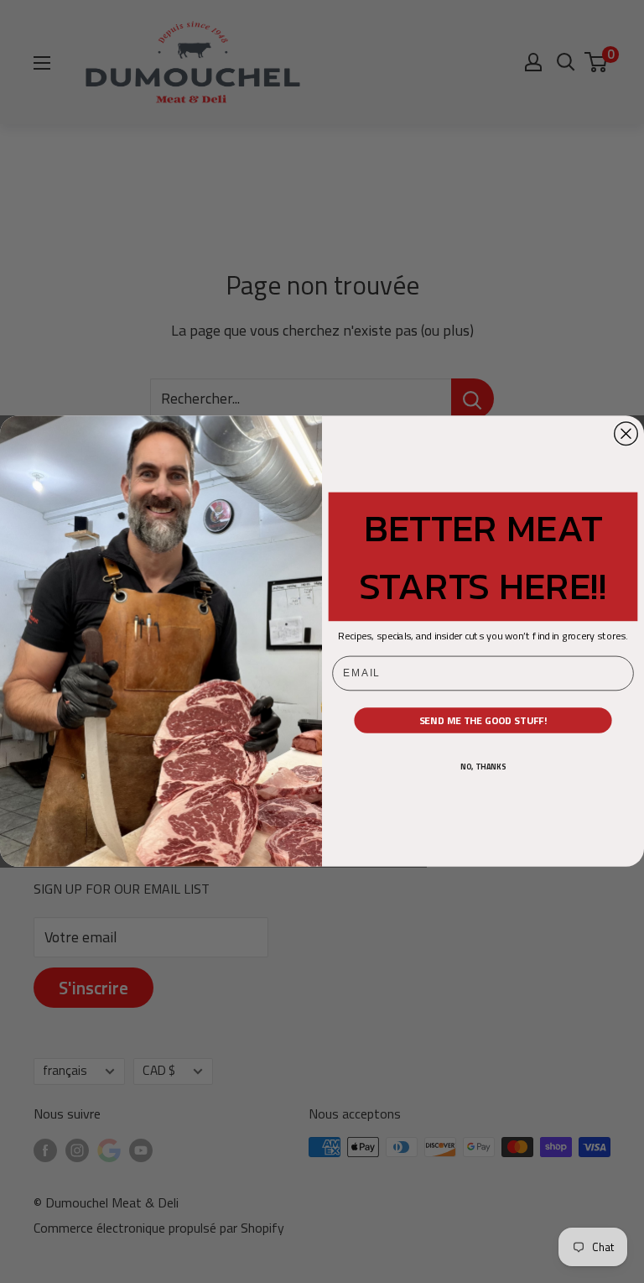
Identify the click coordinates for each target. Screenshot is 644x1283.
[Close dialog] (626, 434)
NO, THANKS (483, 767)
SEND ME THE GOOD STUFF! (483, 720)
